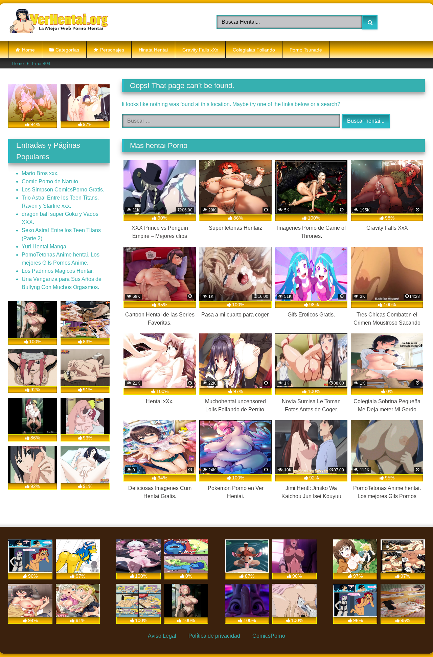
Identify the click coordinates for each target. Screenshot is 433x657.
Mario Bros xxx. (40, 173)
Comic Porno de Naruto (50, 181)
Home (28, 50)
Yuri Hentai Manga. (45, 246)
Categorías (67, 50)
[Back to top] (411, 636)
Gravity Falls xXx (200, 50)
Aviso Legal (162, 636)
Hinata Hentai (153, 50)
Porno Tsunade (306, 50)
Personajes (112, 50)
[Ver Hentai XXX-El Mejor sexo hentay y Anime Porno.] (59, 22)
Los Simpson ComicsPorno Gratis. (63, 189)
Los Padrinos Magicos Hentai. (58, 271)
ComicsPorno (268, 636)
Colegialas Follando (254, 50)
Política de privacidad (214, 636)
